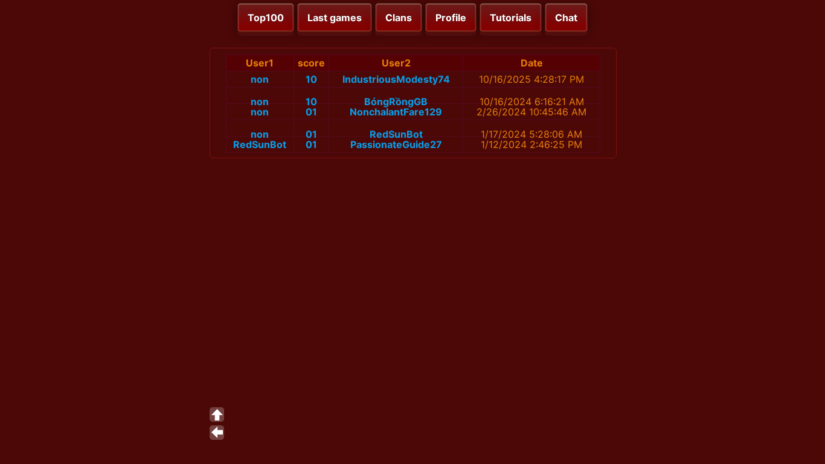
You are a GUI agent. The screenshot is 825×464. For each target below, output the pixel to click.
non (260, 79)
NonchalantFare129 (396, 112)
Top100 (266, 17)
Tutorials (510, 17)
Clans (398, 17)
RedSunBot (396, 134)
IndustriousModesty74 (396, 79)
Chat (566, 17)
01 (311, 112)
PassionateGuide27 (396, 144)
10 (311, 79)
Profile (450, 17)
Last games (334, 17)
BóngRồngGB (396, 101)
